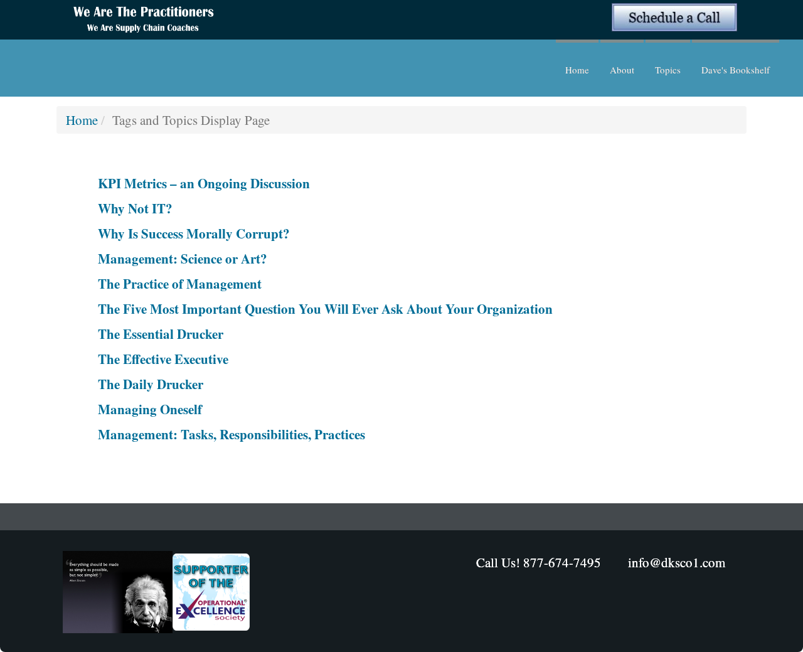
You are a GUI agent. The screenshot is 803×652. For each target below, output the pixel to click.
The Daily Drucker (150, 384)
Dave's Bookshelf (735, 69)
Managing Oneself (150, 409)
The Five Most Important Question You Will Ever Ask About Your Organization (325, 308)
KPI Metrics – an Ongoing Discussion (204, 183)
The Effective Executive (163, 359)
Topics (668, 69)
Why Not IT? (135, 208)
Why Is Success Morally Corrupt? (194, 233)
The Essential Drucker (160, 333)
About (622, 69)
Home (577, 69)
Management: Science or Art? (182, 258)
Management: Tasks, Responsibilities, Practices (231, 434)
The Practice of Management (180, 283)
